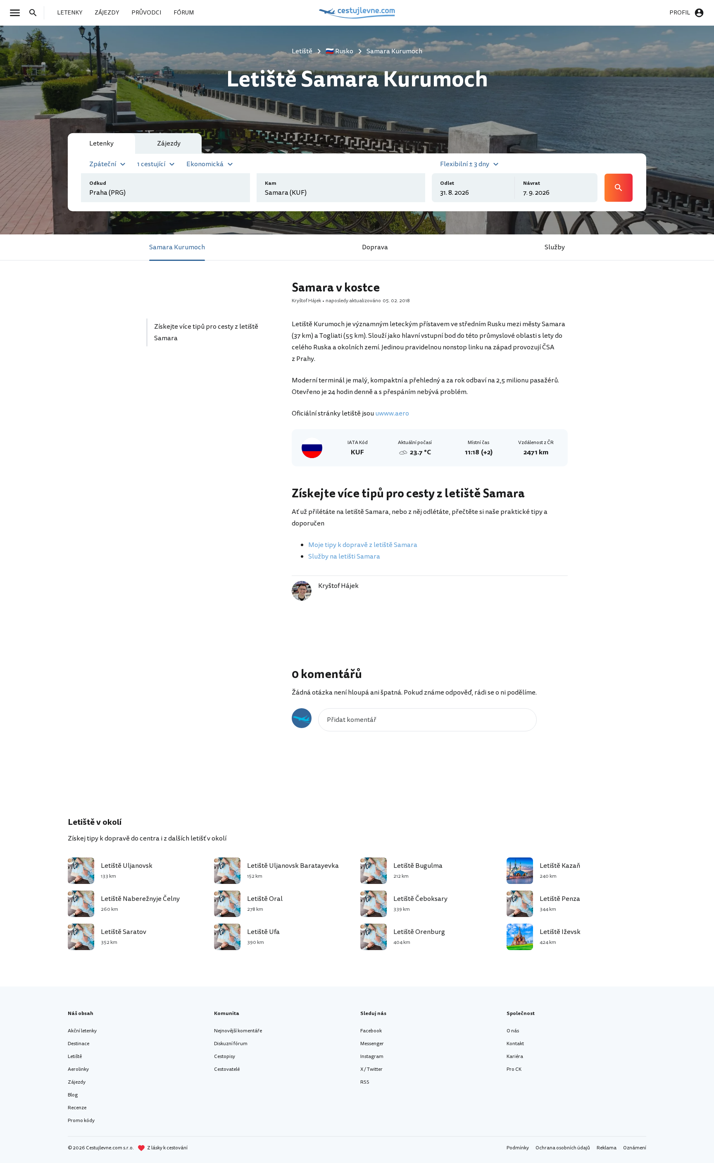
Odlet (447, 183)
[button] (108, 163)
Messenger (372, 1043)
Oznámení (634, 1147)
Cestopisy (224, 1056)
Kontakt (515, 1043)
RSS (364, 1082)
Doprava (375, 247)
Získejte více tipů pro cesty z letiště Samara (206, 332)
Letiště (75, 1056)
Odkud (97, 183)
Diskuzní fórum (231, 1043)
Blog (73, 1095)
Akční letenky (82, 1030)
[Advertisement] (209, 431)
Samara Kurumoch (177, 247)
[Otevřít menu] (17, 13)
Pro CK (514, 1069)
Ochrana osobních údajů (563, 1147)
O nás (513, 1030)
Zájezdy (77, 1082)
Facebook (371, 1030)
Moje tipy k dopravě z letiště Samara (362, 545)
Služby (555, 247)
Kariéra (515, 1056)
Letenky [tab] (101, 143)
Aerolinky (78, 1069)
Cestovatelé (227, 1069)
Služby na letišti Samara (344, 556)
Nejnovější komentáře (238, 1030)
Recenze (77, 1107)
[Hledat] (35, 13)
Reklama (606, 1147)
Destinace (78, 1043)
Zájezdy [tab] (169, 143)
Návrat (531, 183)
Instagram (371, 1056)
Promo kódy (81, 1120)
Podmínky (518, 1147)
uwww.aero (392, 413)
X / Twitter (371, 1069)
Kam (270, 183)
